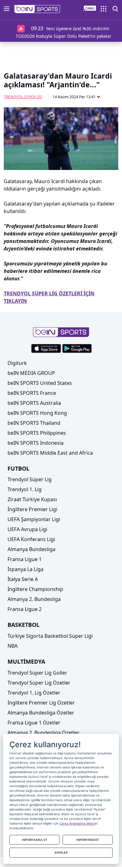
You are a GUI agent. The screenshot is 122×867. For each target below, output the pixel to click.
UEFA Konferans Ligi (31, 539)
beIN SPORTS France (32, 393)
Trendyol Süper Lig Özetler (39, 682)
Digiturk (17, 363)
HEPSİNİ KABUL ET (34, 839)
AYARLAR (61, 852)
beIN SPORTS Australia (34, 403)
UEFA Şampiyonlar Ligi (34, 519)
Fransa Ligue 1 (25, 559)
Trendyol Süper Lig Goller (37, 672)
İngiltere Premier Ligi (32, 509)
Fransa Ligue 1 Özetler (34, 722)
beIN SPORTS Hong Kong (37, 412)
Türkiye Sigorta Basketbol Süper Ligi (50, 635)
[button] (37, 9)
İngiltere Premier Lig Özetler (41, 702)
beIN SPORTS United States (40, 383)
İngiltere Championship (35, 589)
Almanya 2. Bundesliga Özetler (43, 732)
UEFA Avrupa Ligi (27, 529)
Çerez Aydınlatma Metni (77, 823)
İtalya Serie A (23, 579)
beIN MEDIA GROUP (31, 373)
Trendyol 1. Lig (25, 489)
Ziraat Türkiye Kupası (32, 499)
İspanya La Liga (25, 569)
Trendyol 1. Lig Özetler (34, 692)
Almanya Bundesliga (31, 549)
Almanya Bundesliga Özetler (41, 712)
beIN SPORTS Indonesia (36, 442)
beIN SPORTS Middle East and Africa (50, 452)
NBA (13, 645)
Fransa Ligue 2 (25, 609)
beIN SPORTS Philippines (37, 432)
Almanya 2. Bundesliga (34, 599)
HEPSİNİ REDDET (87, 839)
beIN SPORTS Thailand (34, 422)
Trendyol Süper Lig (23, 96)
